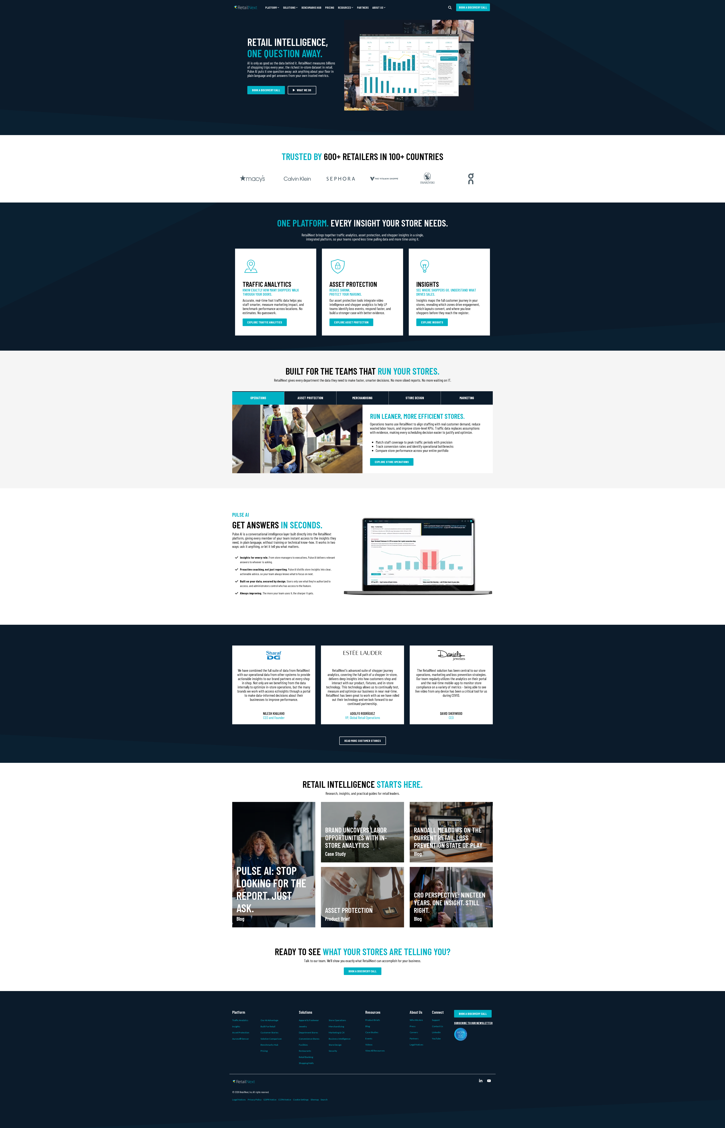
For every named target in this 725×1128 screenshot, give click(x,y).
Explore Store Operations (392, 462)
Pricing (329, 7)
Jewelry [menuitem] (303, 1026)
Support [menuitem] (436, 1020)
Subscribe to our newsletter (473, 1023)
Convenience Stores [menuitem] (309, 1038)
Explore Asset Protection (351, 322)
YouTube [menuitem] (436, 1038)
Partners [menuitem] (414, 1038)
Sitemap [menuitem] (315, 1099)
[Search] (449, 7)
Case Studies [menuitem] (371, 1032)
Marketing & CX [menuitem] (337, 1032)
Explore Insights (432, 322)
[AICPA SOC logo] (460, 1038)
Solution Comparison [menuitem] (271, 1038)
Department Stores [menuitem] (308, 1032)
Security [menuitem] (333, 1050)
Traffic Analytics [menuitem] (240, 1020)
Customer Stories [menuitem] (269, 1032)
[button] (272, 7)
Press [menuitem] (413, 1026)
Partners (363, 7)
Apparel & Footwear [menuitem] (309, 1020)
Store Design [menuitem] (335, 1044)
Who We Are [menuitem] (416, 1020)
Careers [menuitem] (414, 1032)
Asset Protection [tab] (310, 398)
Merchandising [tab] (362, 398)
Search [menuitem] (324, 1099)
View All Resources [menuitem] (375, 1050)
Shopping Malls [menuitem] (306, 1063)
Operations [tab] (258, 398)
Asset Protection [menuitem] (240, 1032)
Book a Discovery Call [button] (473, 7)
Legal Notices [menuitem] (416, 1044)
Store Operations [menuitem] (337, 1020)
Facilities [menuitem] (303, 1044)
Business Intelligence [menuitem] (339, 1038)
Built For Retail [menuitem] (268, 1026)
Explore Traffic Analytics (264, 322)
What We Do (304, 90)
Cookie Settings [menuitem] (301, 1099)
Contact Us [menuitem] (437, 1026)
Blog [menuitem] (367, 1026)
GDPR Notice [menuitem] (269, 1099)
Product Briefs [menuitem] (372, 1020)
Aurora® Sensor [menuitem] (240, 1038)
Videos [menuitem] (369, 1044)
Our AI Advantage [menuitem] (269, 1020)
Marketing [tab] (467, 398)
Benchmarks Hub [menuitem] (269, 1044)
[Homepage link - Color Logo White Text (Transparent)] (243, 1081)
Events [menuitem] (368, 1038)
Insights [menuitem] (236, 1026)
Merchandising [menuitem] (336, 1026)
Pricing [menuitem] (264, 1050)
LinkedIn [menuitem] (436, 1032)
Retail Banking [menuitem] (306, 1057)
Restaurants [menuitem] (305, 1050)
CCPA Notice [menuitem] (284, 1099)
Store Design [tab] (415, 398)
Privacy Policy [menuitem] (254, 1099)
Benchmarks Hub (311, 7)
